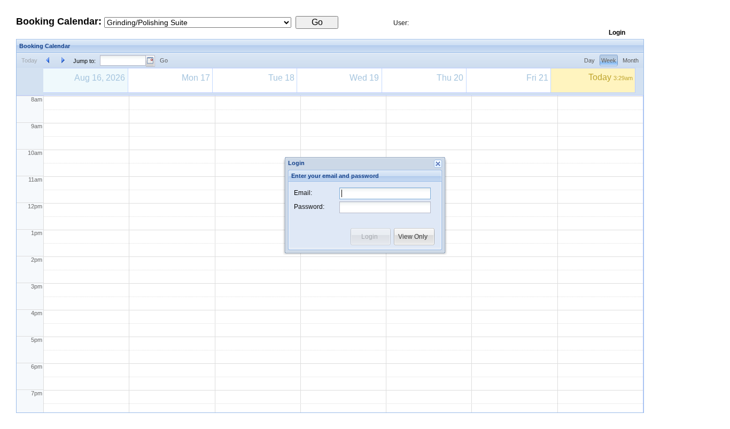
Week (608, 60)
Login (369, 236)
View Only (413, 236)
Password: (309, 206)
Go (164, 60)
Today (29, 60)
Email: (303, 193)
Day (589, 60)
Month (631, 60)
